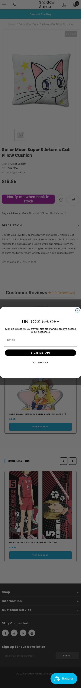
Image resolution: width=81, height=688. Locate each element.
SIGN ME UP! (40, 352)
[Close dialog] (77, 310)
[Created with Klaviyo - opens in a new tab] (40, 379)
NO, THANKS (40, 362)
